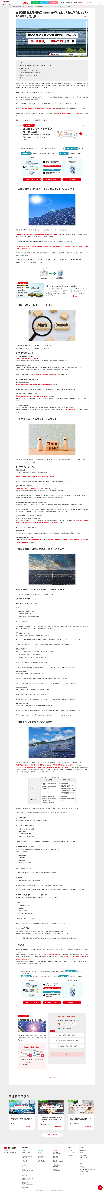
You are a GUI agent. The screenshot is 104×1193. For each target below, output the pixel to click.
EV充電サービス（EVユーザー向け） (27, 1170)
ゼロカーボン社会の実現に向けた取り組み (87, 1169)
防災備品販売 (55, 1169)
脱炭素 (36, 2)
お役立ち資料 (70, 1155)
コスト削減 (45, 2)
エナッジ (39, 1159)
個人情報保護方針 (83, 1155)
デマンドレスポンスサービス (42, 1162)
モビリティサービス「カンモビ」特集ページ (27, 1165)
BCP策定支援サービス (56, 1170)
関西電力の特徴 (82, 1150)
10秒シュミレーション (32, 179)
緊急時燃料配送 (55, 1152)
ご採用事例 (70, 1150)
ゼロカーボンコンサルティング (27, 1152)
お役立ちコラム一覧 (52, 1134)
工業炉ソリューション (25, 1179)
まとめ (21, 77)
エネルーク (23, 1174)
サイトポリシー (82, 1154)
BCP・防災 (54, 2)
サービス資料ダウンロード (52, 179)
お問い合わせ (72, 179)
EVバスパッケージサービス (26, 1168)
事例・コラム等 (69, 2)
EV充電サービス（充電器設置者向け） (28, 1171)
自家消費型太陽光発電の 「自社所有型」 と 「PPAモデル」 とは (35, 66)
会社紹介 (75, 2)
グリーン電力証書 (25, 1161)
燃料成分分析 (55, 1159)
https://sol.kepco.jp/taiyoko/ (51, 954)
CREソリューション (83, 1174)
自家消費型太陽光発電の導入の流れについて (31, 72)
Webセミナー (70, 1154)
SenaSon (39, 1152)
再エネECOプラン (24, 1159)
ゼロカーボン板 (82, 1173)
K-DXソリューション (25, 1175)
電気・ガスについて (83, 1157)
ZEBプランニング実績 (83, 1171)
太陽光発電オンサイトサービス (19, 6)
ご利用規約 (81, 1152)
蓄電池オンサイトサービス (42, 1155)
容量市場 (81, 1166)
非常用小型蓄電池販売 (56, 1153)
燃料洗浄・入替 (55, 1160)
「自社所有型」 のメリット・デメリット (29, 68)
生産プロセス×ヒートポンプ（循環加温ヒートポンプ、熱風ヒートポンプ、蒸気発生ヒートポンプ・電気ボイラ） (27, 1182)
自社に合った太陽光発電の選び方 (28, 75)
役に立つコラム (31, 6)
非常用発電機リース (56, 1156)
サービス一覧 (61, 2)
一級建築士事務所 (83, 1167)
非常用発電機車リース (56, 1155)
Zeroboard (23, 1153)
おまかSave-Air (24, 1173)
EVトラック (24, 1169)
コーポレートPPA (24, 1157)
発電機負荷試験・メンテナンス (57, 1157)
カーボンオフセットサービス (26, 1160)
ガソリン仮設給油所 (56, 1168)
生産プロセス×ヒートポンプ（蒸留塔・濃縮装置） (26, 1186)
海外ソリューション (25, 1162)
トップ (10, 6)
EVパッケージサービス (25, 1166)
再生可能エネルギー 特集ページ (27, 1155)
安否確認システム (55, 1166)
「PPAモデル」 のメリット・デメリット (29, 70)
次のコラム (52, 1077)
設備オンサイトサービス (26, 1177)
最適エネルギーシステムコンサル (27, 1178)
